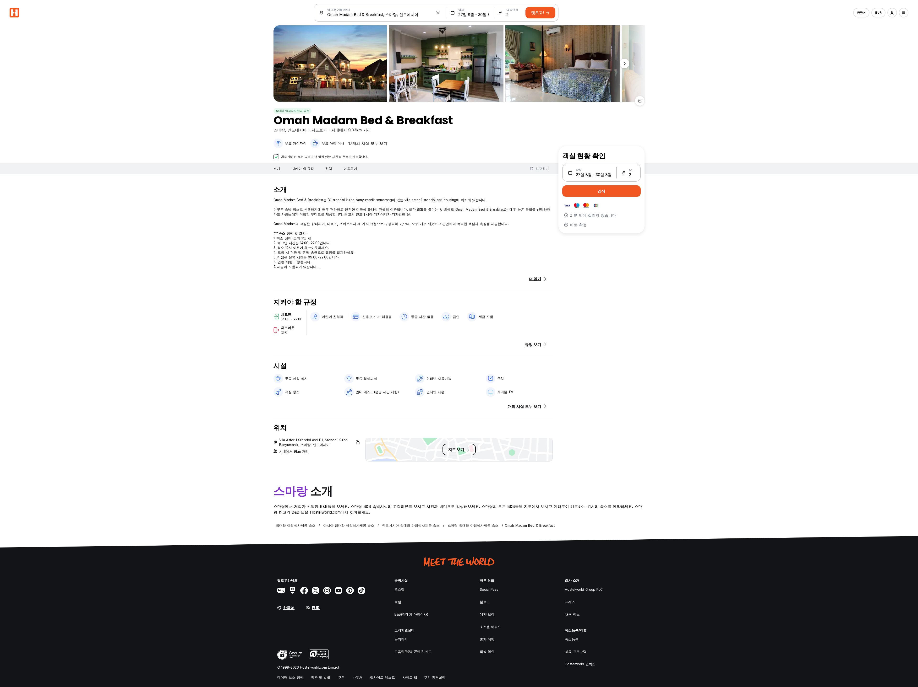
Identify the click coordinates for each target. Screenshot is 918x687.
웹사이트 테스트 (382, 677)
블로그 (485, 602)
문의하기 (401, 639)
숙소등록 (571, 639)
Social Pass (489, 589)
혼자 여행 (487, 639)
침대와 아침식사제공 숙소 (292, 111)
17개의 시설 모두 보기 (367, 143)
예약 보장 (487, 614)
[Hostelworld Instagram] (327, 590)
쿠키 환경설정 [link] (434, 677)
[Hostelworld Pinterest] (350, 590)
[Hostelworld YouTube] (338, 590)
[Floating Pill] (624, 63)
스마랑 (279, 130)
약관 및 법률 (320, 677)
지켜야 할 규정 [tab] (303, 168)
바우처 (357, 677)
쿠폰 (341, 677)
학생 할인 (487, 651)
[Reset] (438, 12)
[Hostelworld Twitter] (315, 590)
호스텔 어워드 (490, 627)
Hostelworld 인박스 (580, 664)
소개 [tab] (276, 168)
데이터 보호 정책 (290, 677)
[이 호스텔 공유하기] (640, 101)
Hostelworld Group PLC (584, 589)
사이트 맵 (410, 677)
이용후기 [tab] (350, 168)
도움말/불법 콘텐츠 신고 (413, 651)
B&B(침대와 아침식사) (411, 614)
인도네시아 (297, 130)
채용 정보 (572, 614)
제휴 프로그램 (575, 651)
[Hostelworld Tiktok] (361, 590)
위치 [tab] (328, 168)
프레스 (570, 602)
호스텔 (399, 589)
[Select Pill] (892, 12)
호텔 (397, 602)
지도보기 (319, 130)
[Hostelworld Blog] (281, 590)
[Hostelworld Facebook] (304, 590)
